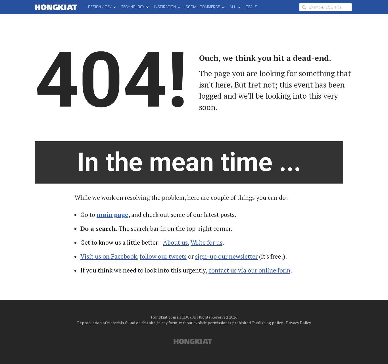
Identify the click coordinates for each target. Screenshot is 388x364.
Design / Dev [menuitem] (100, 7)
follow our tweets (163, 256)
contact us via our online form (249, 270)
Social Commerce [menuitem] (202, 7)
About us (175, 242)
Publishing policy (267, 322)
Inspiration (165, 7)
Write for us (206, 242)
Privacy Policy (298, 322)
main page (112, 215)
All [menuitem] (233, 7)
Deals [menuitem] (251, 7)
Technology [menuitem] (132, 7)
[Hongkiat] (57, 7)
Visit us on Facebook (108, 256)
